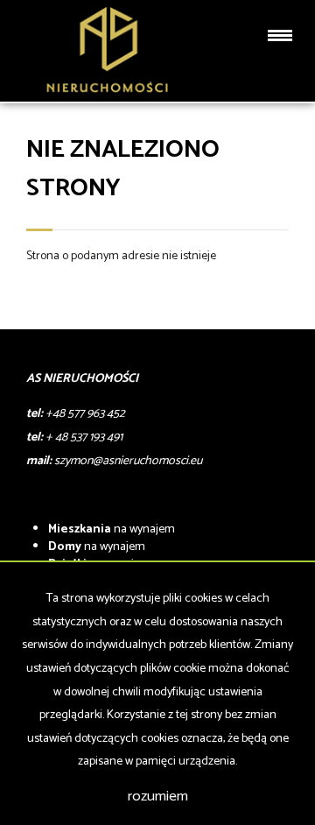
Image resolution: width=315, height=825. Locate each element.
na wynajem (111, 529)
